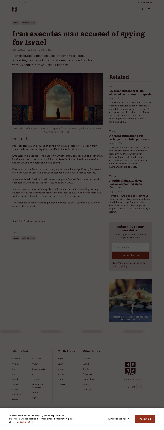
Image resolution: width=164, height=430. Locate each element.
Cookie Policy (26, 422)
